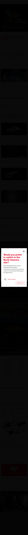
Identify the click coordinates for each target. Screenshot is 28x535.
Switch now (20, 283)
